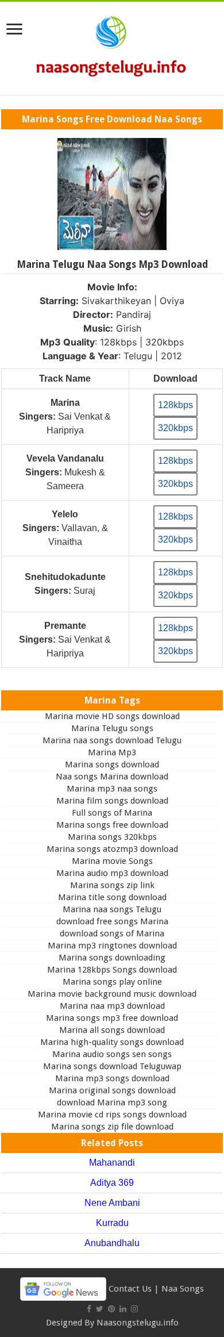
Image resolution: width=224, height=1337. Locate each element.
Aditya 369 (112, 1183)
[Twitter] (100, 1309)
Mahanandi (112, 1162)
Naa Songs (182, 1288)
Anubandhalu (112, 1243)
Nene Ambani (112, 1203)
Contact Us (130, 1288)
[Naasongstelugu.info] (112, 46)
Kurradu (112, 1223)
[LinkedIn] (123, 1309)
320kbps (175, 428)
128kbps (175, 405)
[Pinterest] (111, 1309)
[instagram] (134, 1309)
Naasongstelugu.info (137, 1322)
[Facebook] (89, 1309)
